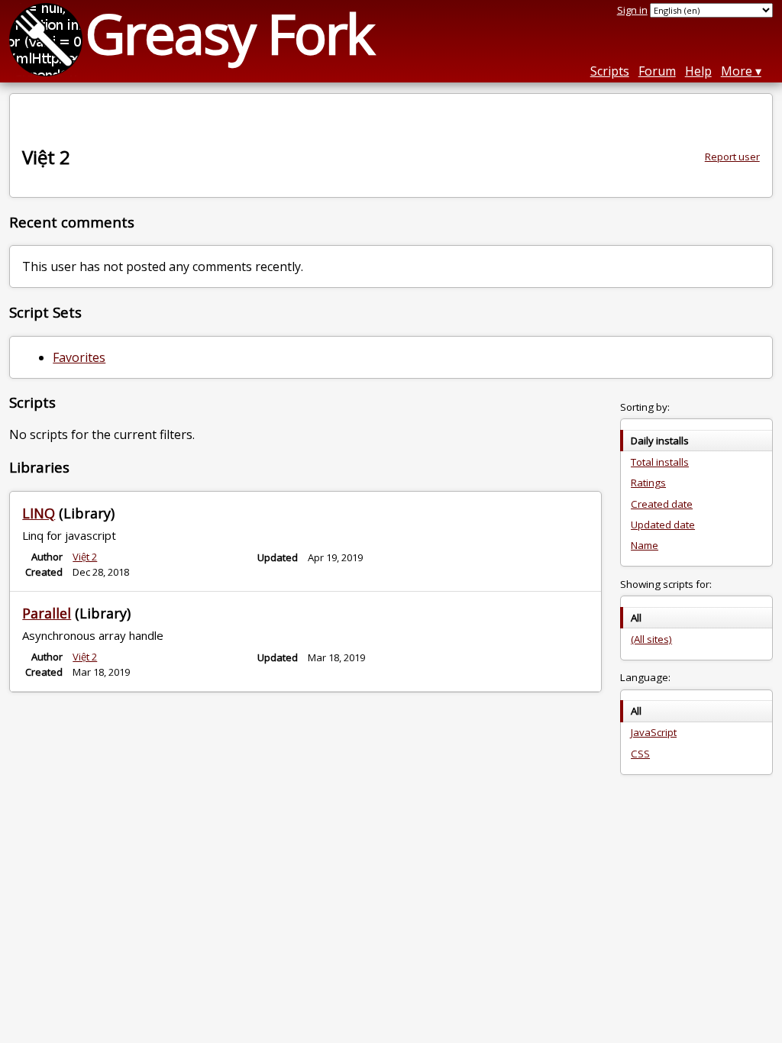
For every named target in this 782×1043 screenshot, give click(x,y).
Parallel (46, 613)
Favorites (79, 357)
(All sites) (651, 639)
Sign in (632, 10)
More (736, 71)
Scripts (609, 71)
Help (698, 71)
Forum (657, 71)
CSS (640, 753)
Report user (732, 156)
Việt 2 (85, 556)
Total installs (660, 462)
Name (644, 545)
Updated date (663, 524)
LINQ (38, 513)
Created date (662, 504)
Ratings (648, 482)
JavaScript (654, 732)
